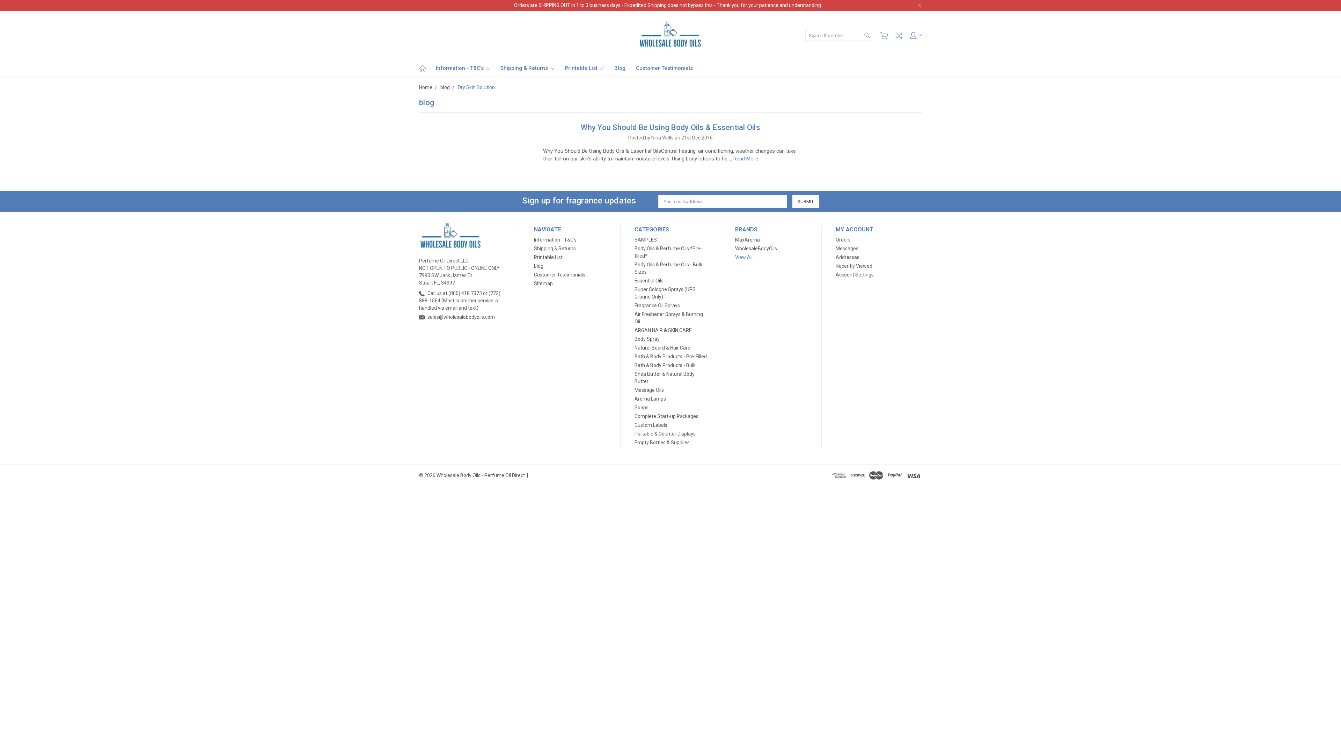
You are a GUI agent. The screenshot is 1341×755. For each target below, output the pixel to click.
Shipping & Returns (524, 68)
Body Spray (647, 339)
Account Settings (855, 275)
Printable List (582, 68)
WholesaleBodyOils (756, 248)
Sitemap (543, 283)
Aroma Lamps (650, 399)
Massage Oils (649, 390)
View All (744, 257)
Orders (843, 240)
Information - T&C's (460, 68)
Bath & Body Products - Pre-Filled (671, 356)
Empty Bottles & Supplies (662, 442)
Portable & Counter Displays (665, 434)
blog (619, 68)
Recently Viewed (854, 266)
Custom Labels (651, 425)
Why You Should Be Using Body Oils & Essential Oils (670, 127)
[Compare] (899, 35)
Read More (745, 159)
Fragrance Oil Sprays (657, 305)
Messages (847, 248)
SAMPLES (646, 240)
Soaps (641, 407)
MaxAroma (747, 240)
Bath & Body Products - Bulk (665, 365)
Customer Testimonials (664, 68)
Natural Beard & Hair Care (662, 348)
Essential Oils (649, 280)
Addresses (847, 257)
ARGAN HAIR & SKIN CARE (663, 330)
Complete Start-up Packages (666, 416)
